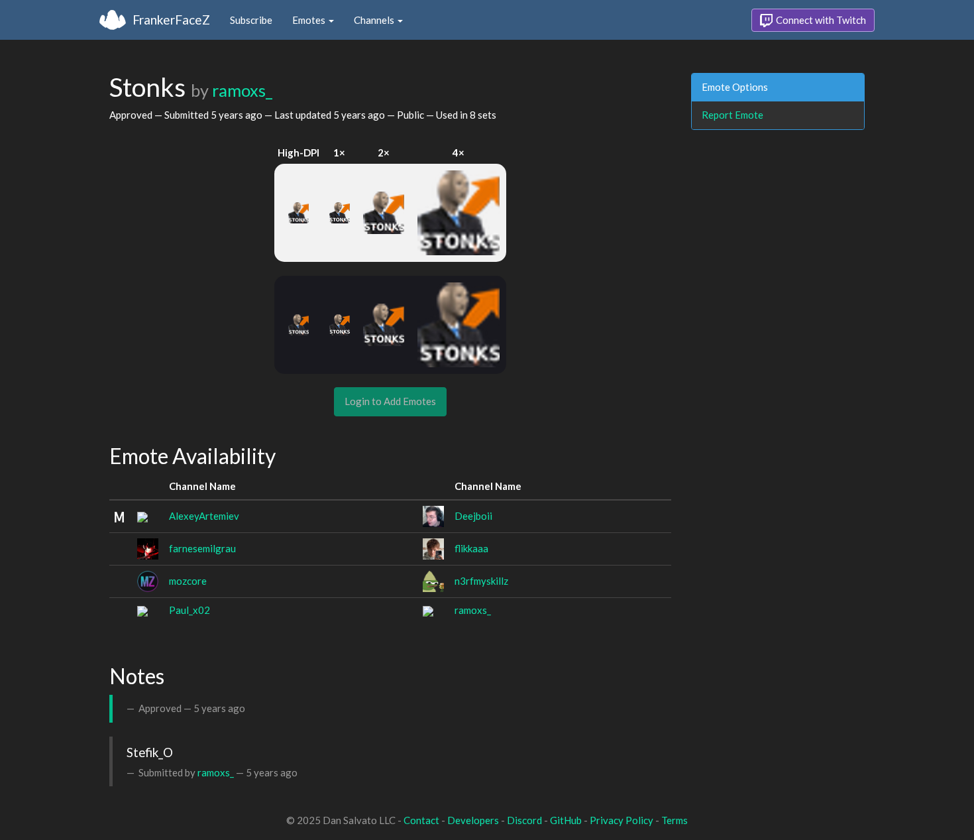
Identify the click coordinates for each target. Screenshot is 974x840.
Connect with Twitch (820, 20)
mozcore (188, 581)
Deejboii (473, 516)
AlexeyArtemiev (204, 516)
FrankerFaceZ (171, 19)
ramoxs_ (242, 90)
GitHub (566, 820)
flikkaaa (471, 548)
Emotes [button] (309, 20)
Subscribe (251, 20)
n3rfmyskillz (481, 581)
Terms (674, 820)
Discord (524, 820)
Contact (421, 820)
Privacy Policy (621, 820)
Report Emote (732, 115)
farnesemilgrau (202, 548)
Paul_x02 (189, 610)
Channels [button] (375, 20)
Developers (473, 820)
